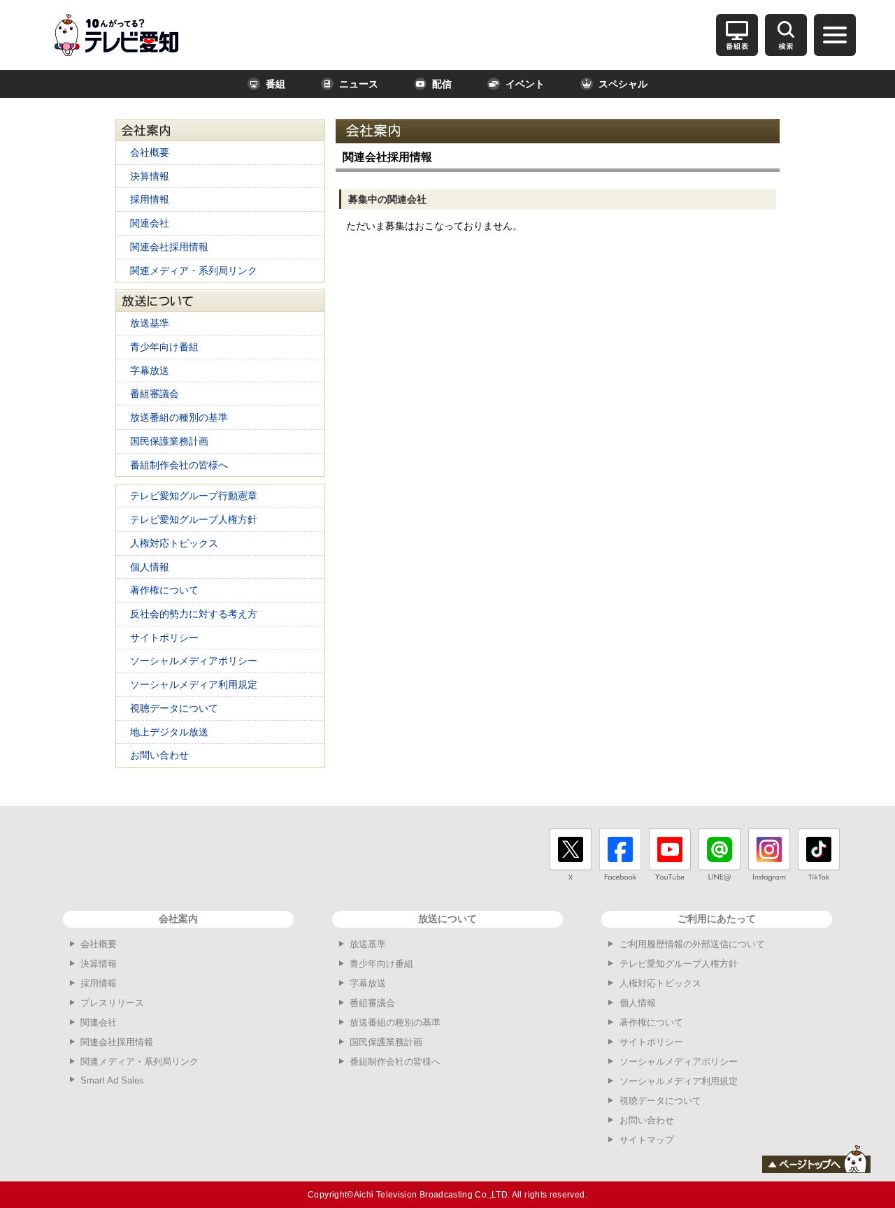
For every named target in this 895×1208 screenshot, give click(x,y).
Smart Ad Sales (112, 1080)
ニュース (358, 83)
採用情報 (149, 199)
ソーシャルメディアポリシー (193, 660)
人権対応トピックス (174, 543)
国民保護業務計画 (169, 441)
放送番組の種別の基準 (179, 417)
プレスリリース (112, 1003)
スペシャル (623, 83)
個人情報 (149, 567)
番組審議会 (154, 393)
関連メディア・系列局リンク (193, 270)
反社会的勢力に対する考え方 (193, 613)
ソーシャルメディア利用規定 (193, 684)
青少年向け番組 (164, 346)
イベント (525, 83)
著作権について (164, 590)
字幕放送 (149, 370)
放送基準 (149, 323)
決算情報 (149, 176)
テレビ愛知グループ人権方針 (193, 519)
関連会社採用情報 (169, 246)
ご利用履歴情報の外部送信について (692, 944)
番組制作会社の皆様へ (179, 464)
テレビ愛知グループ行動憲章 (193, 495)
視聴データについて (174, 708)
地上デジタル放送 (169, 732)
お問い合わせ (159, 755)
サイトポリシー (164, 637)
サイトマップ (647, 1140)
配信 (442, 83)
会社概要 (149, 152)
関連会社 (149, 223)
